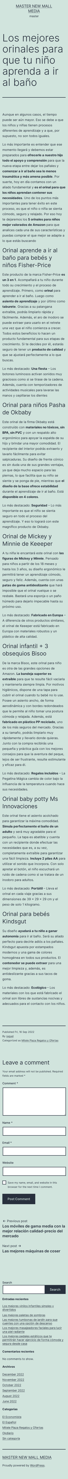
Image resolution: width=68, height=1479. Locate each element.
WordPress (37, 1465)
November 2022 (13, 1379)
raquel (10, 1036)
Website (8, 1162)
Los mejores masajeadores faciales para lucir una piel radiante (32, 1329)
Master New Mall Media (27, 1457)
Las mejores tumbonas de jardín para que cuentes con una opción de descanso (29, 1321)
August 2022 (10, 1396)
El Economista (11, 1417)
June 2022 (9, 1401)
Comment (10, 1083)
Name (7, 1122)
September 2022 (13, 1390)
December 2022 (13, 1374)
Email (7, 1142)
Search (7, 1282)
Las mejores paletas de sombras (23, 1315)
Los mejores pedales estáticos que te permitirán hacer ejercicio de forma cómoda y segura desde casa (32, 1340)
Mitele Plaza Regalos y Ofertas (40, 1040)
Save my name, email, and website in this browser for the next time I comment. (32, 1184)
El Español (9, 1422)
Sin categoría (11, 1438)
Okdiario (8, 1433)
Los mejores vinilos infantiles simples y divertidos (28, 1307)
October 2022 (11, 1385)
